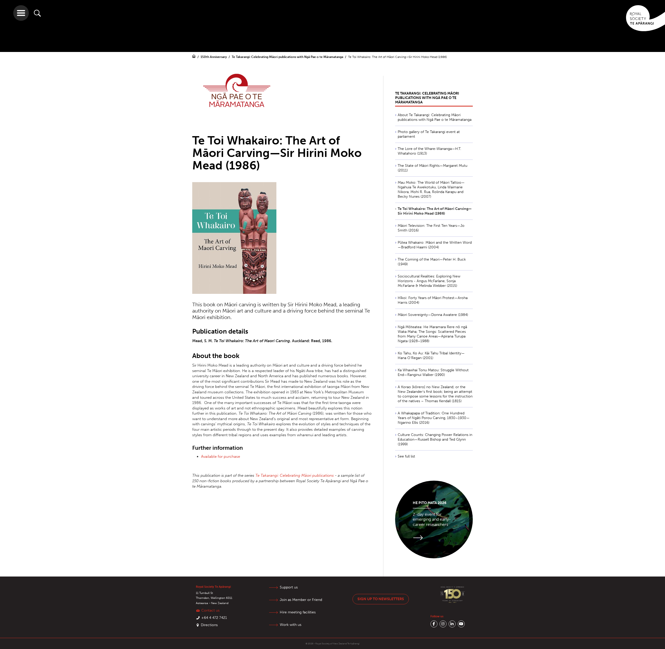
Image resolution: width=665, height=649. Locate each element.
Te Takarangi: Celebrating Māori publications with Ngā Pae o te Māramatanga (288, 57)
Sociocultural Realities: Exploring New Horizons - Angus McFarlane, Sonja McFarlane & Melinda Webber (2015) (429, 281)
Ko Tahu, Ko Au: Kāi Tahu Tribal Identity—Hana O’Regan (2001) (431, 355)
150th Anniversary (214, 57)
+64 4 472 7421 (214, 617)
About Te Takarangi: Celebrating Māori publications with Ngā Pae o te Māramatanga (434, 117)
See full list (406, 456)
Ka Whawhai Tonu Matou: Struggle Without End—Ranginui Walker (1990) (433, 372)
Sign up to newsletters (380, 599)
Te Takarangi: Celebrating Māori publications (294, 475)
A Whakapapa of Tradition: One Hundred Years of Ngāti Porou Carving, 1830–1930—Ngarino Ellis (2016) (434, 418)
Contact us (210, 610)
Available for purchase (221, 456)
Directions (209, 625)
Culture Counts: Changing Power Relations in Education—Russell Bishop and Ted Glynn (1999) (435, 439)
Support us (289, 587)
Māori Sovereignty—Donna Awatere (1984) (433, 315)
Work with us (290, 624)
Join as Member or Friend (301, 600)
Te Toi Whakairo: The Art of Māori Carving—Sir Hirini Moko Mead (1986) (435, 211)
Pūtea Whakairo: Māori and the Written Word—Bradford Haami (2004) (435, 244)
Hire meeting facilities (298, 612)
